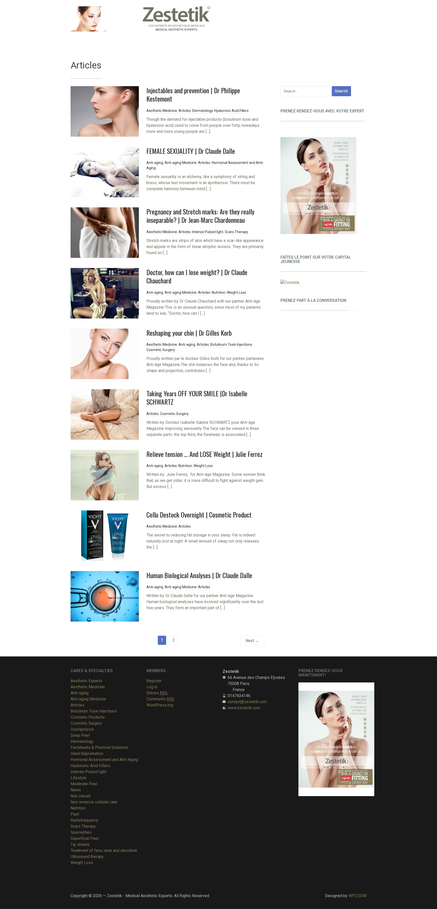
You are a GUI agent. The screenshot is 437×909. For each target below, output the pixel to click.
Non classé (81, 796)
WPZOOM (357, 895)
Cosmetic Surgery (160, 350)
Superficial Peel (85, 838)
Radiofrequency (84, 820)
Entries (156, 693)
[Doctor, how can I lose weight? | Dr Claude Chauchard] (105, 292)
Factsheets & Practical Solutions (99, 747)
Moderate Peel (84, 783)
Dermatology (202, 111)
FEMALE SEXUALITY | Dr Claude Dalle (190, 151)
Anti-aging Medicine (180, 163)
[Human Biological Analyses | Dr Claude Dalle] (105, 596)
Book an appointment (164, 39)
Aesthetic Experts (123, 39)
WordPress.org (159, 705)
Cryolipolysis (82, 729)
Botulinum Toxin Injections (231, 344)
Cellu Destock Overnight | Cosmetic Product (199, 515)
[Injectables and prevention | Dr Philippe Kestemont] (105, 111)
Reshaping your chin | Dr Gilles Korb (189, 333)
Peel (75, 814)
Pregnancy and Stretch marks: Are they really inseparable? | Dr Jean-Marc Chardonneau (200, 216)
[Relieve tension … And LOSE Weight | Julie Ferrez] (105, 474)
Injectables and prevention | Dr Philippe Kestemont (193, 94)
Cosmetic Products (88, 717)
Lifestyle (78, 777)
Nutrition (218, 292)
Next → (252, 640)
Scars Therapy (236, 232)
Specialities (84, 39)
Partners (198, 39)
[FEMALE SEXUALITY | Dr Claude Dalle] (105, 171)
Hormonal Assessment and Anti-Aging (104, 759)
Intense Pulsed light (207, 232)
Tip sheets (80, 844)
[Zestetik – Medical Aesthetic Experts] (153, 18)
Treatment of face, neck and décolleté (104, 850)
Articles (185, 111)
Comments (160, 699)
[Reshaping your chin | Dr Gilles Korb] (105, 353)
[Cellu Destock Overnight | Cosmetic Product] (105, 535)
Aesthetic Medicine (161, 111)
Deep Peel (80, 735)
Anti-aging (154, 163)
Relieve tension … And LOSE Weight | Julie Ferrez (204, 454)
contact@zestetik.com (247, 701)
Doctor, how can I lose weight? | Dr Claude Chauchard (196, 276)
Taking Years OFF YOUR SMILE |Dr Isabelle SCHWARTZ (196, 397)
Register (154, 680)
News (76, 790)
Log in (151, 686)
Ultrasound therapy (87, 856)
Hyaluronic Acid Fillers (231, 111)
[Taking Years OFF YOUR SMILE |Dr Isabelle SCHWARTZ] (105, 414)
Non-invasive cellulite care (94, 802)
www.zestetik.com (244, 707)
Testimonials (225, 39)
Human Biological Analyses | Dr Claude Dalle (199, 575)
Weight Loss (236, 292)
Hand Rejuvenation (87, 753)
